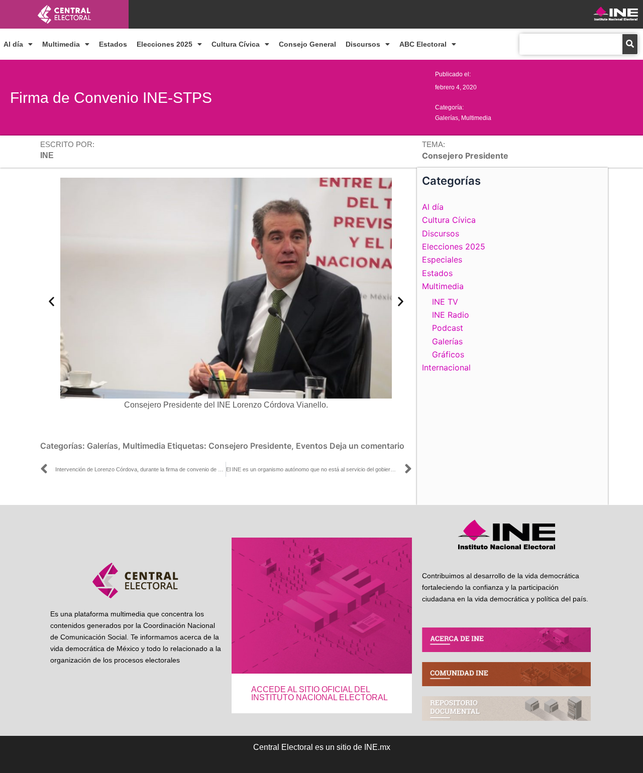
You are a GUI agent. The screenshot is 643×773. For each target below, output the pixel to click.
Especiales (442, 259)
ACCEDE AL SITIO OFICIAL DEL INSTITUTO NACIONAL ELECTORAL (319, 693)
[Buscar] (629, 44)
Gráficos (448, 354)
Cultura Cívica (235, 44)
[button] (51, 301)
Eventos (312, 446)
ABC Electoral (423, 44)
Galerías (446, 117)
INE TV (445, 302)
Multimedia (61, 44)
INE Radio (450, 315)
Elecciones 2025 (164, 44)
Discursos (363, 44)
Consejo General (307, 44)
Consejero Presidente (249, 446)
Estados (113, 44)
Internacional (446, 367)
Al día (13, 44)
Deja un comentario (367, 446)
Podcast (447, 328)
